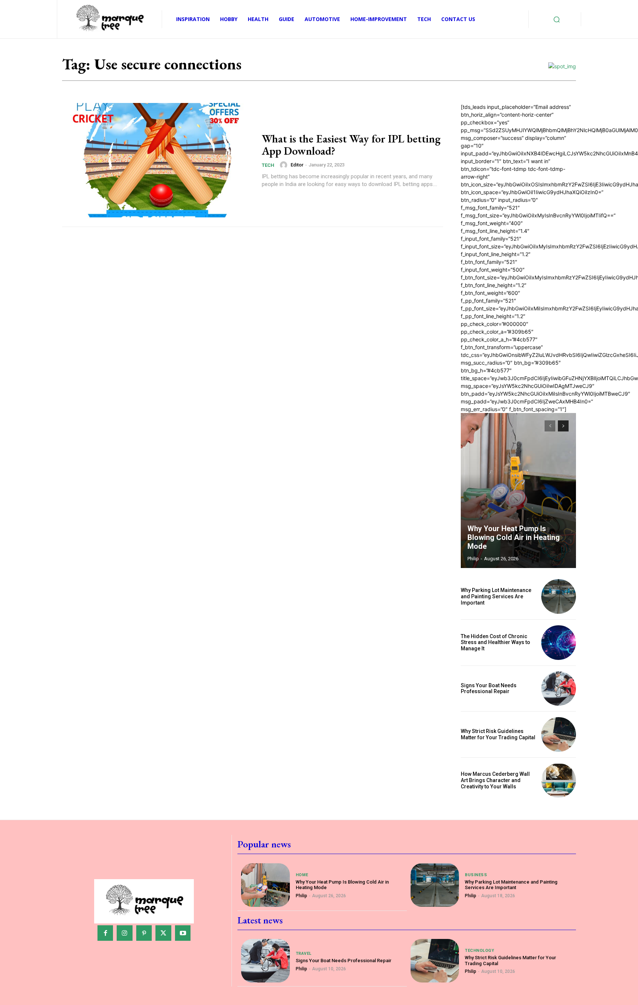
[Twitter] (163, 933)
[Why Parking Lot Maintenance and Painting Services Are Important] (558, 596)
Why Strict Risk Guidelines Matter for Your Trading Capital (498, 734)
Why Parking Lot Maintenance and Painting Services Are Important (496, 596)
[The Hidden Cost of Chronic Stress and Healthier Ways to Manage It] (558, 642)
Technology (479, 951)
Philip (473, 558)
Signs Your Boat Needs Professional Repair (489, 688)
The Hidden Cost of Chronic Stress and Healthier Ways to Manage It (495, 642)
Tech (268, 165)
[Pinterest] (144, 933)
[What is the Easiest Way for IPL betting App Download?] (157, 160)
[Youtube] (183, 933)
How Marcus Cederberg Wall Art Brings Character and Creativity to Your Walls (495, 780)
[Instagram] (125, 933)
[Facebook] (105, 933)
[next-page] (563, 425)
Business (476, 875)
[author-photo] (284, 165)
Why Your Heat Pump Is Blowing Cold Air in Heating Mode (513, 537)
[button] (557, 19)
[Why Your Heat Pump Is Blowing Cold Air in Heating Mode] (518, 490)
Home (302, 875)
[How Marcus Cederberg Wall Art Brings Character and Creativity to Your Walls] (558, 780)
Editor (297, 165)
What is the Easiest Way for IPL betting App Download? (351, 144)
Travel (304, 953)
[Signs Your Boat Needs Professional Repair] (558, 688)
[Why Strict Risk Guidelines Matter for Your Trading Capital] (558, 734)
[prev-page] (550, 425)
